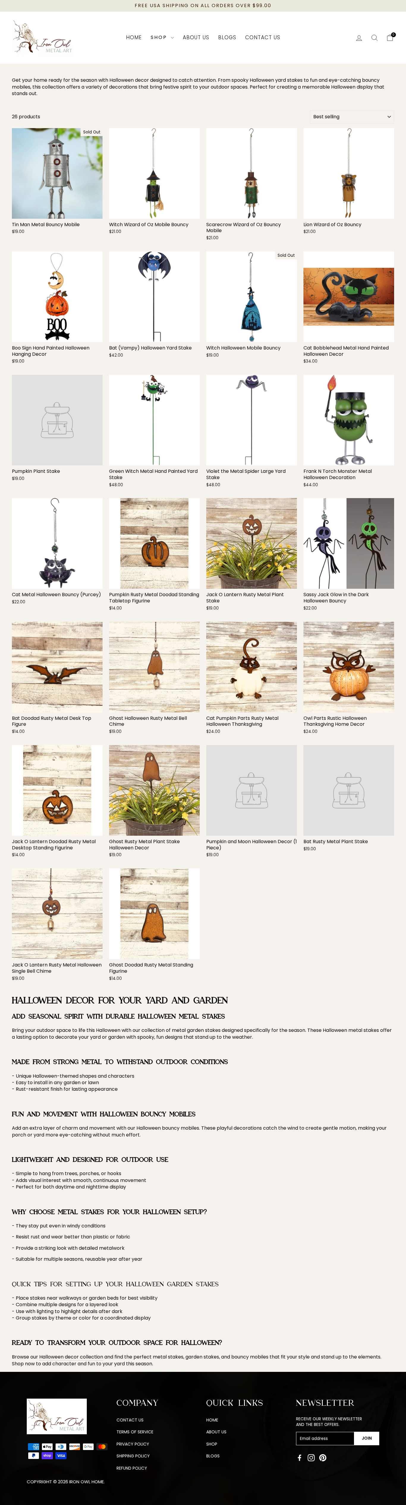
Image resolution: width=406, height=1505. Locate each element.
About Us (196, 37)
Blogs (227, 37)
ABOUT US (216, 1432)
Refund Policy (132, 1468)
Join (367, 1438)
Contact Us (262, 37)
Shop (160, 37)
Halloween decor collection (71, 1357)
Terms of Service (135, 1432)
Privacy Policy (133, 1444)
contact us (130, 1420)
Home (134, 37)
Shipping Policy (133, 1456)
